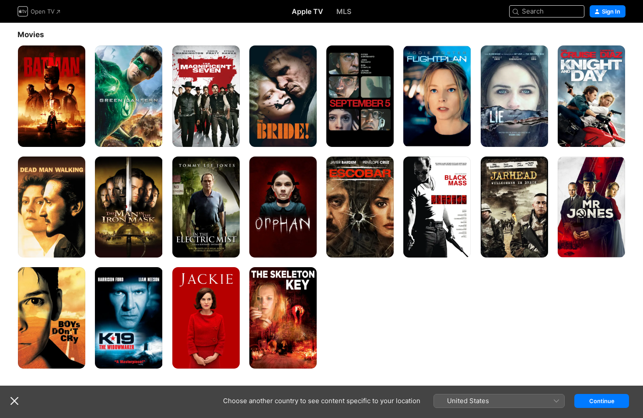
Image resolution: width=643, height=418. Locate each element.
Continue (602, 400)
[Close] (14, 401)
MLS (343, 11)
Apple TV (307, 11)
